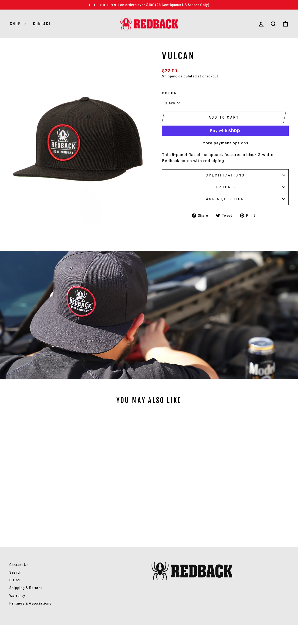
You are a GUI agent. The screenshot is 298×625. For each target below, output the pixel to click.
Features (225, 187)
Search (15, 572)
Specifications (225, 175)
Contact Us (18, 564)
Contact (42, 23)
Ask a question (225, 199)
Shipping (169, 76)
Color (169, 93)
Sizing (14, 580)
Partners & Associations (30, 603)
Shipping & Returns (26, 587)
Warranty (17, 595)
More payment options (225, 142)
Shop (16, 23)
